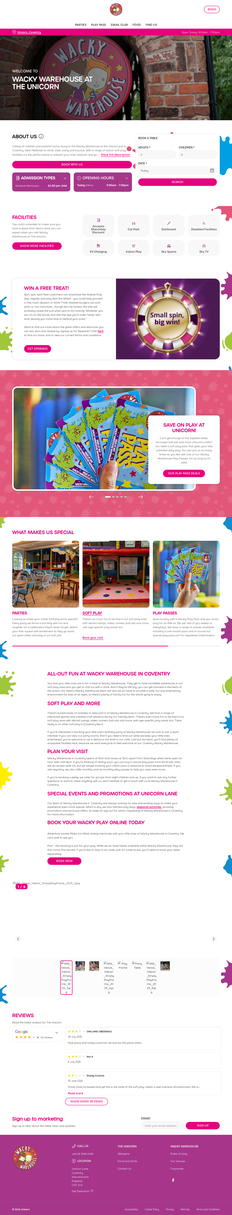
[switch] (97, 38)
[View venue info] (41, 137)
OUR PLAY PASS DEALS (184, 473)
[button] (108, 497)
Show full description (115, 154)
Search (177, 182)
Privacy (170, 1209)
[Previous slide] (91, 497)
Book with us (72, 164)
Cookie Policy (152, 1209)
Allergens (123, 1153)
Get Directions (80, 1191)
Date (142, 163)
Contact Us (124, 1168)
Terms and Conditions (208, 1209)
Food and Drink (127, 1161)
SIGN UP (203, 1125)
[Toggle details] (57, 1032)
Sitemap (185, 1209)
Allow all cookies (204, 8)
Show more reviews (86, 1101)
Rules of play (179, 1153)
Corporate (177, 1168)
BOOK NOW (64, 861)
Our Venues (178, 1161)
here (100, 331)
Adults (144, 147)
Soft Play (92, 613)
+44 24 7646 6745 (82, 1153)
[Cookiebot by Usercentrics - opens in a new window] (22, 38)
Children (186, 147)
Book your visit (116, 574)
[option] (66, 977)
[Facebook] (173, 1180)
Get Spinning (38, 349)
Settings (174, 38)
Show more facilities (37, 246)
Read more (75, 1093)
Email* (145, 1118)
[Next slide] (140, 497)
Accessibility (131, 1209)
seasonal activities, (149, 807)
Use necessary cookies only (203, 20)
